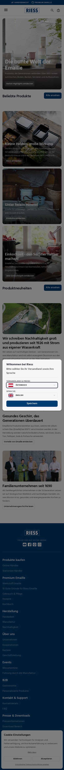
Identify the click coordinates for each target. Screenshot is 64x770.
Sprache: (11, 391)
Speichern (32, 404)
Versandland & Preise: (18, 381)
